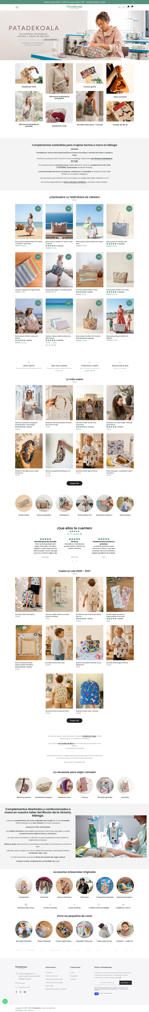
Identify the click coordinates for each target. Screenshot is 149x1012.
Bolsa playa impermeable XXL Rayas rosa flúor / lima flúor (28, 243)
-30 (97, 950)
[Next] (132, 950)
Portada (30, 950)
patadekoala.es (62, 165)
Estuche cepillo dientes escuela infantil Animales (57, 615)
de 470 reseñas (73, 534)
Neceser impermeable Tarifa (86, 290)
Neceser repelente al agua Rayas (27, 290)
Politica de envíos (52, 976)
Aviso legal (49, 986)
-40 (87, 950)
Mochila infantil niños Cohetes (87, 711)
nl (42, 950)
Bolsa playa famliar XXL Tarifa (117, 290)
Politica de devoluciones (54, 979)
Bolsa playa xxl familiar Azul (116, 242)
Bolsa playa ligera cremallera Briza (59, 290)
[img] (74, 531)
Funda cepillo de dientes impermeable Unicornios (115, 615)
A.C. (116, 950)
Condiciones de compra (54, 983)
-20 (77, 950)
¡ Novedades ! (51, 40)
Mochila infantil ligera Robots (87, 471)
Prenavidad (54, 950)
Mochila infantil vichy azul (55, 663)
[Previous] (17, 950)
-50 (67, 950)
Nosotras (73, 979)
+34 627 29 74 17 (24, 987)
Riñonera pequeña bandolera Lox (58, 471)
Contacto (21, 983)
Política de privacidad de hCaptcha (105, 989)
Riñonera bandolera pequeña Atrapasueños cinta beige (26, 424)
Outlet (17, 950)
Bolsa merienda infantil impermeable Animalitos (24, 664)
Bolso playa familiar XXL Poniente (88, 336)
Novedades (74, 976)
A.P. (126, 950)
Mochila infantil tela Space (25, 614)
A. (107, 950)
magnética (30, 1010)
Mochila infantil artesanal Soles (57, 711)
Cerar (16, 2)
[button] (73, 561)
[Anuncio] (74, 2)
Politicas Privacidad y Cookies (56, 989)
